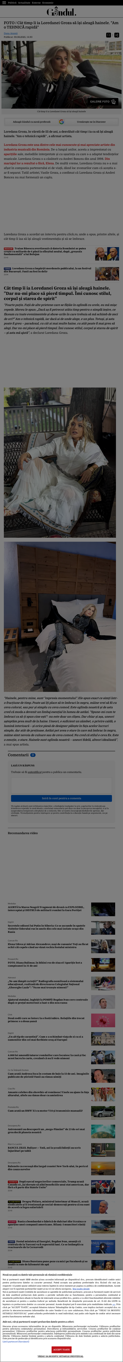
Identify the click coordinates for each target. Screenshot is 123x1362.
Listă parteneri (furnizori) (16, 1341)
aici (113, 1304)
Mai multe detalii (81, 1289)
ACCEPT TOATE (61, 1349)
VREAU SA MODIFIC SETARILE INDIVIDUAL (60, 1356)
